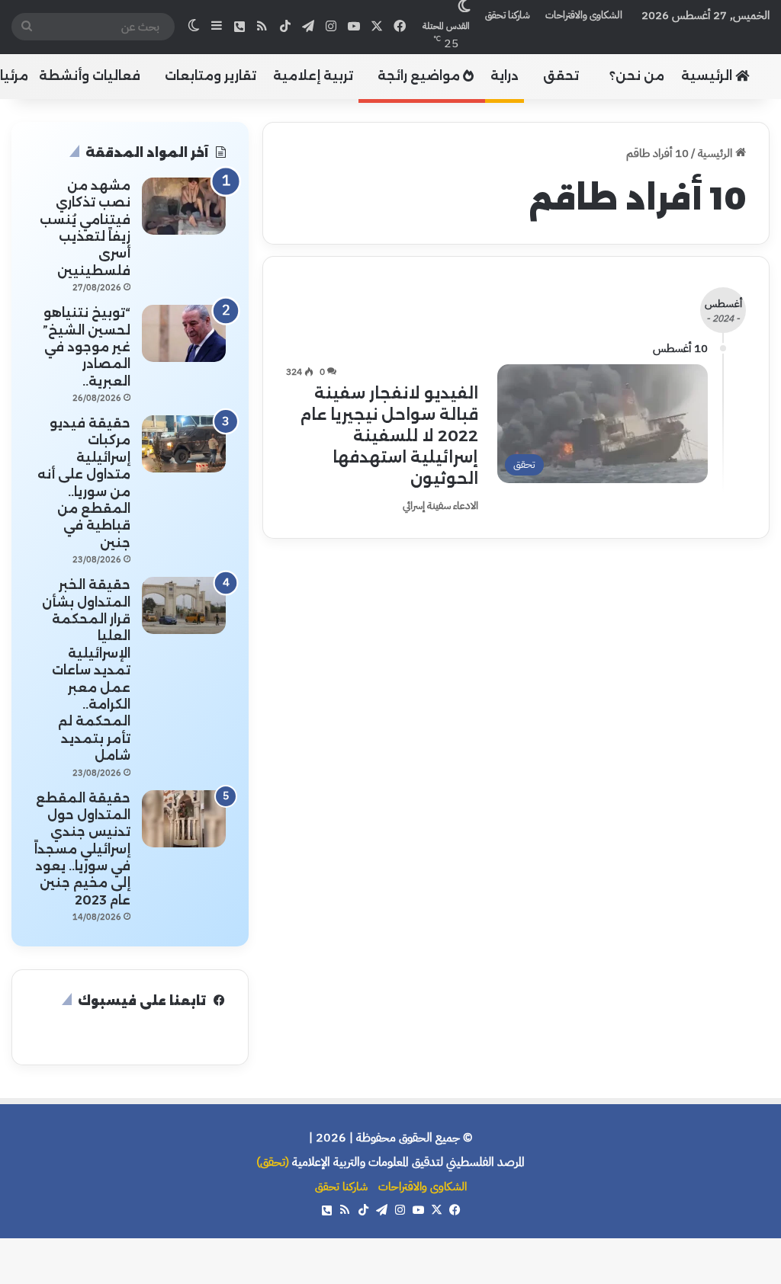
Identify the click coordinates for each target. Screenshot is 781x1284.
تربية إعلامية (313, 76)
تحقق (561, 76)
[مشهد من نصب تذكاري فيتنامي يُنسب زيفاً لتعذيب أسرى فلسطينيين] (184, 206)
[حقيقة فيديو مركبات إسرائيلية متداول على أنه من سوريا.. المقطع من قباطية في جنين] (184, 443)
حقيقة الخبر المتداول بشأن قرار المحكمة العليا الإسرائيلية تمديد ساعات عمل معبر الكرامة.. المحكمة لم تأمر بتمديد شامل (86, 670)
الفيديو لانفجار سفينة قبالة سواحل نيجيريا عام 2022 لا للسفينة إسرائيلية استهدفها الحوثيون (389, 436)
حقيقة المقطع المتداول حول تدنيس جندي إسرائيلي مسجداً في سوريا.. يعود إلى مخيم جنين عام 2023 (82, 849)
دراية (504, 76)
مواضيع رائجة (420, 76)
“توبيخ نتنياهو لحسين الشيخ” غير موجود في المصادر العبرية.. (86, 347)
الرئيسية (708, 76)
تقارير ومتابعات (210, 76)
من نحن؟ (636, 76)
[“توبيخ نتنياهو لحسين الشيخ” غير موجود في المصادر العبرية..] (184, 333)
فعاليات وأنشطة (89, 76)
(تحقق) (272, 1162)
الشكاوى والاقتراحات (583, 15)
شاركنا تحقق (507, 15)
